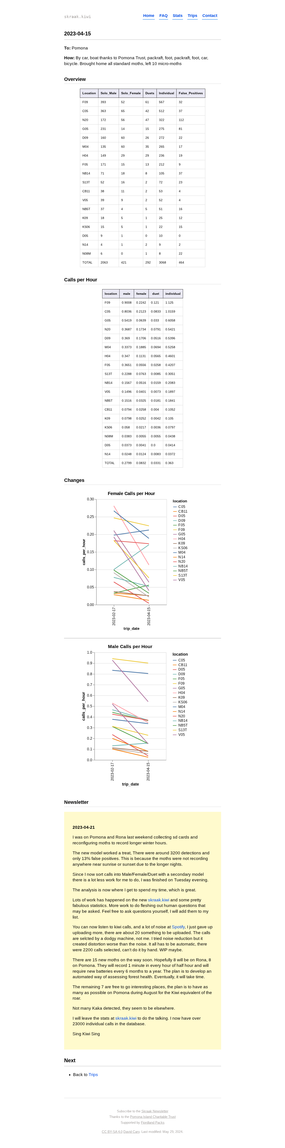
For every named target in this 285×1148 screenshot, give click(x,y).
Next (69, 1060)
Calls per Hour (80, 279)
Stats (178, 15)
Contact (209, 15)
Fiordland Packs (153, 1122)
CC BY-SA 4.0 (112, 1132)
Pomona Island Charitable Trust (153, 1117)
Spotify (178, 927)
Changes (74, 480)
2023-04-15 (77, 34)
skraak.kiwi (77, 16)
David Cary (131, 1132)
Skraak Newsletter (154, 1111)
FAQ (163, 15)
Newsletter (76, 802)
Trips (192, 15)
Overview (75, 79)
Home (148, 15)
